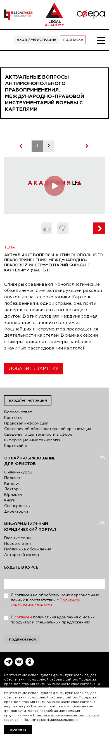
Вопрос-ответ (18, 412)
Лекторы (12, 489)
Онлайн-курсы (18, 472)
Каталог (12, 483)
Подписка (73, 40)
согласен (23, 617)
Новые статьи (17, 544)
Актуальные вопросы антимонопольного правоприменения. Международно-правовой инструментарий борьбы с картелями (44, 93)
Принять (18, 729)
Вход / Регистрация (36, 40)
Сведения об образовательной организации (47, 429)
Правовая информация (26, 423)
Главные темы (17, 538)
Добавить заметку (33, 369)
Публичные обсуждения (27, 549)
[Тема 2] (99, 228)
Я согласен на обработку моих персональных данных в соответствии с (55, 600)
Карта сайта (15, 446)
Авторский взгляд (21, 555)
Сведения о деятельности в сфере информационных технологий (38, 437)
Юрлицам (13, 495)
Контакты (13, 418)
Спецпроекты (17, 506)
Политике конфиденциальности (50, 720)
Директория (16, 511)
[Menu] (101, 40)
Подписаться (22, 639)
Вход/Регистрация (28, 400)
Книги (9, 500)
